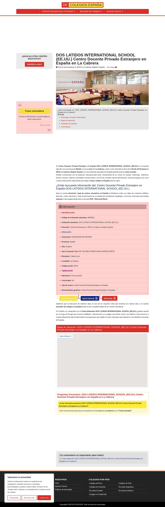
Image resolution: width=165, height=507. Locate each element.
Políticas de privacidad (63, 489)
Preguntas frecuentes (69, 124)
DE (82, 5)
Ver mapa (111, 67)
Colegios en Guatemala (97, 494)
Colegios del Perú (95, 483)
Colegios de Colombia (97, 487)
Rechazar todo (29, 498)
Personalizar (14, 498)
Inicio (57, 483)
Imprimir (108, 299)
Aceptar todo (44, 498)
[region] (29, 488)
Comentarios (65, 127)
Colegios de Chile (125, 483)
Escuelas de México (126, 491)
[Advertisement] (82, 34)
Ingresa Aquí (34, 64)
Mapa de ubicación (68, 120)
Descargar (67, 299)
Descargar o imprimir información (73, 117)
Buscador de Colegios (90, 11)
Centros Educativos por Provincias (57, 11)
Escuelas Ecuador (96, 491)
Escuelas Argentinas (126, 487)
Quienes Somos (114, 11)
